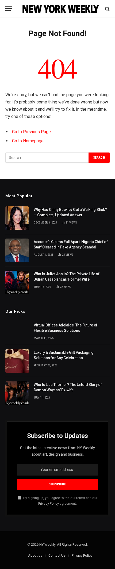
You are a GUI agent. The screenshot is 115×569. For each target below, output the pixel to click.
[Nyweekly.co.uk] (60, 8)
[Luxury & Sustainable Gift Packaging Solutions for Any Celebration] (17, 361)
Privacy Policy (48, 503)
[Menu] (8, 9)
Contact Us (57, 555)
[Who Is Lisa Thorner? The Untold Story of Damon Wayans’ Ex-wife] (17, 393)
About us (35, 555)
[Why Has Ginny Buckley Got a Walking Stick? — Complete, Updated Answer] (17, 218)
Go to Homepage (28, 140)
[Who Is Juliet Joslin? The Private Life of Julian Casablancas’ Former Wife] (17, 282)
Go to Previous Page (31, 131)
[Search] (107, 9)
